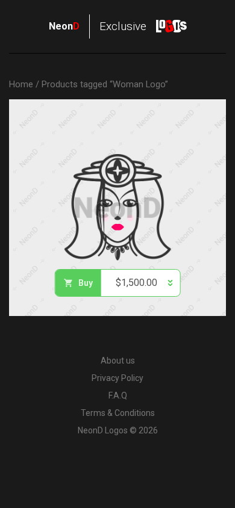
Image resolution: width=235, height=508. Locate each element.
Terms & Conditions (118, 413)
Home (21, 84)
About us (118, 360)
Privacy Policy (117, 378)
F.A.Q (117, 395)
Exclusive (97, 26)
